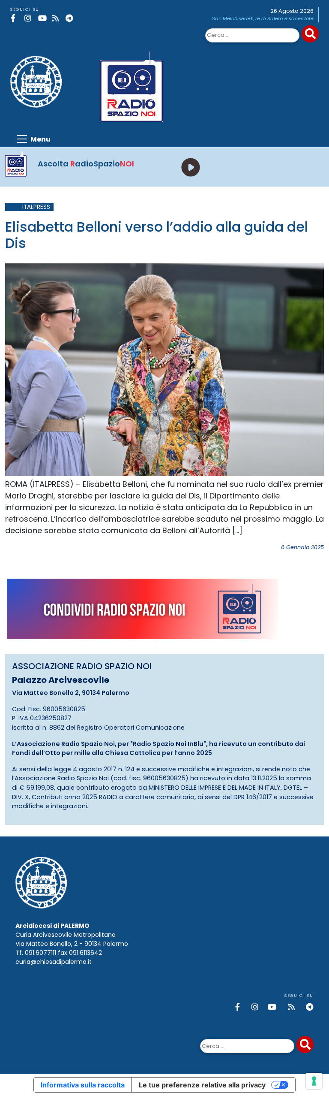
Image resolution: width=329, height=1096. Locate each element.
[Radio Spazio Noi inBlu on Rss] (57, 18)
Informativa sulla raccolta (83, 1085)
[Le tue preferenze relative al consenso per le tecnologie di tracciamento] (314, 1081)
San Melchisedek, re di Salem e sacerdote (263, 18)
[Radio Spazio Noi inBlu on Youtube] (43, 18)
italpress (36, 207)
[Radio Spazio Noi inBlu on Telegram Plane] (71, 18)
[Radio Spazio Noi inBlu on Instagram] (30, 18)
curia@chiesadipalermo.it (53, 961)
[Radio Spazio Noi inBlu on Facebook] (16, 18)
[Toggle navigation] (33, 139)
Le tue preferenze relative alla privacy (202, 1085)
